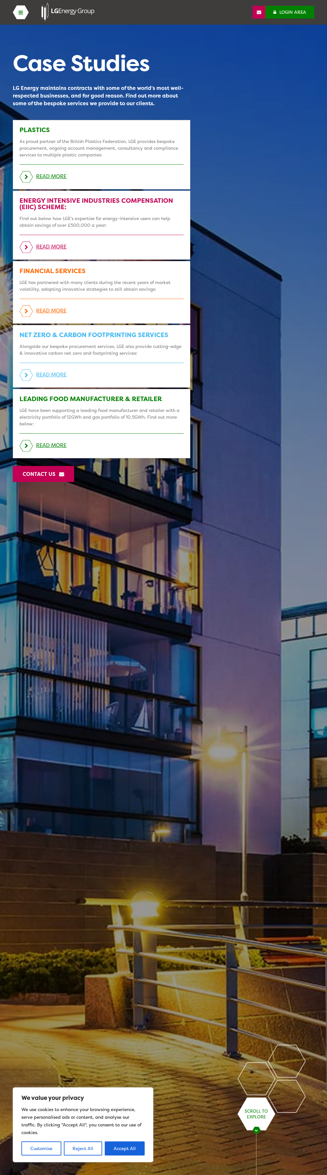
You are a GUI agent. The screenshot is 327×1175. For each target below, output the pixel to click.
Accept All (125, 1148)
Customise (41, 1148)
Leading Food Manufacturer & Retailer (90, 398)
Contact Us (41, 473)
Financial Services (52, 270)
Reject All (82, 1148)
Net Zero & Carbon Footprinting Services (93, 334)
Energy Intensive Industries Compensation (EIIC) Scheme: (96, 203)
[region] (83, 1124)
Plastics (34, 129)
